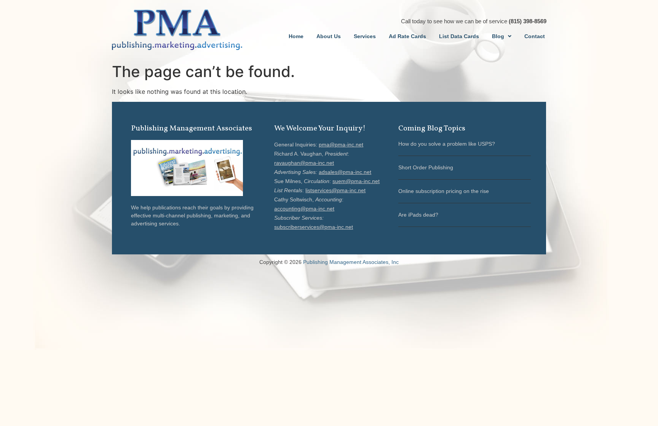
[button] (502, 36)
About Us (328, 36)
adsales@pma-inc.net (345, 172)
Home (296, 36)
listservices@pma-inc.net (335, 190)
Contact (534, 36)
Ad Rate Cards (407, 36)
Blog (498, 36)
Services (365, 36)
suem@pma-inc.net (356, 181)
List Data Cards (459, 36)
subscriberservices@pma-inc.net (313, 227)
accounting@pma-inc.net (304, 209)
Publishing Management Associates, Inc (351, 262)
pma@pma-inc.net (341, 144)
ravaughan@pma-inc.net (304, 163)
